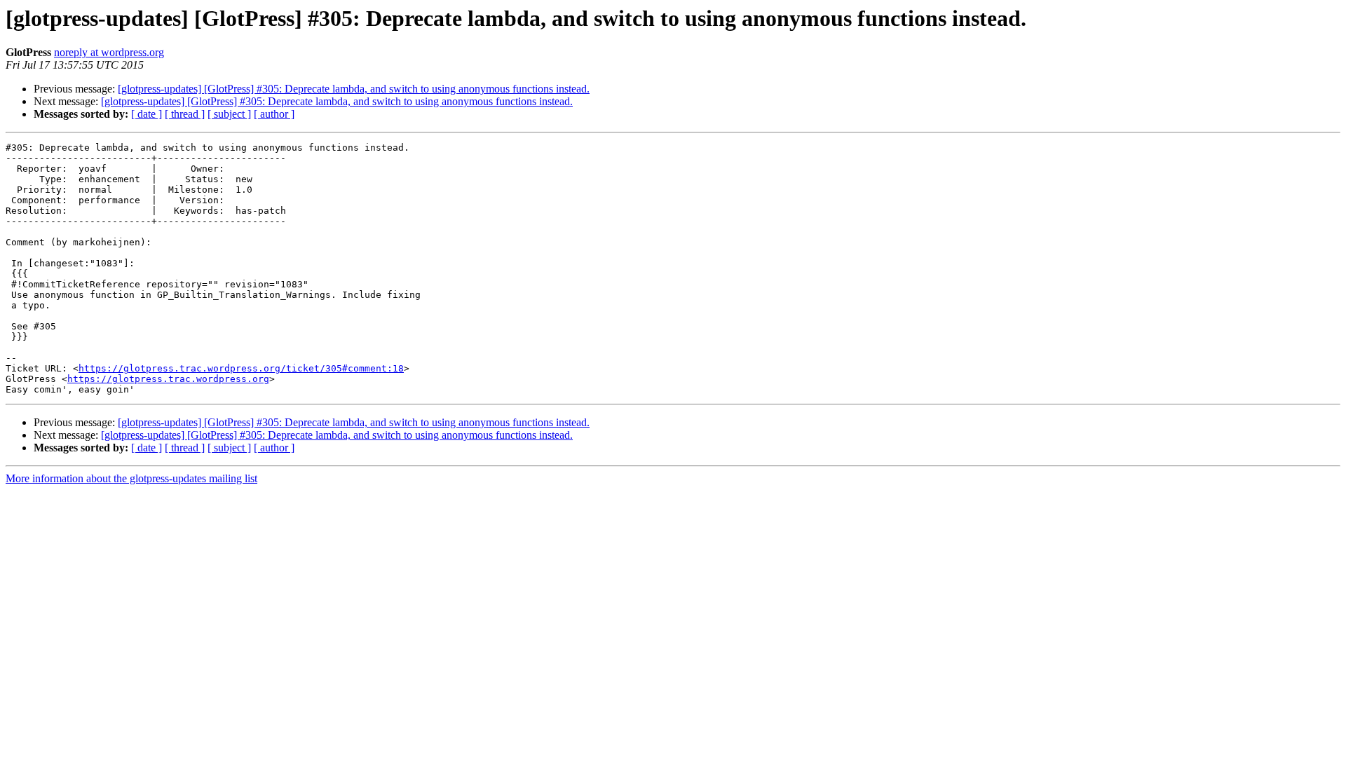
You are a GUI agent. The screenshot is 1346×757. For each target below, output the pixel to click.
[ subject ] (229, 114)
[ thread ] (185, 114)
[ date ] (146, 114)
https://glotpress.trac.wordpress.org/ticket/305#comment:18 (241, 368)
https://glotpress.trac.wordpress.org (168, 379)
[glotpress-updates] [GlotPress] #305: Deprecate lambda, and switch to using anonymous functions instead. (354, 89)
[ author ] (274, 114)
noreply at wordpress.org (109, 52)
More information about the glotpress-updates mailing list (131, 478)
